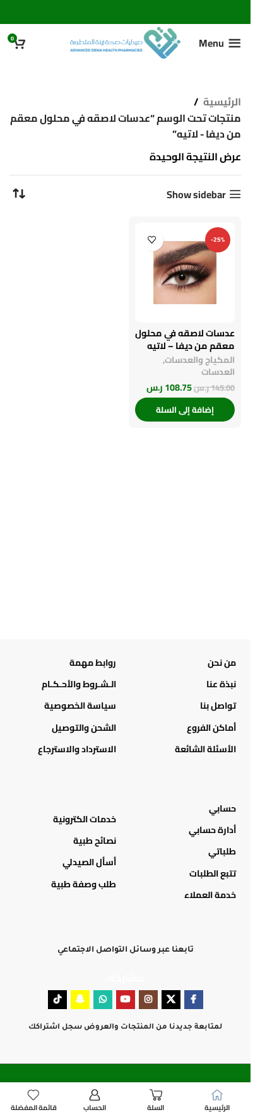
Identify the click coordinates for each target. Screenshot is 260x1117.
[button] (185, 410)
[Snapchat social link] (80, 999)
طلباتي (222, 851)
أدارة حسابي (212, 830)
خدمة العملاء (210, 895)
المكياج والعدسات (200, 360)
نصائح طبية (94, 840)
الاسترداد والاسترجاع (77, 749)
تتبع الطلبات (212, 873)
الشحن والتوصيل (84, 727)
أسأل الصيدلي (89, 862)
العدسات (218, 371)
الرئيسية (222, 102)
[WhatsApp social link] (102, 999)
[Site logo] (125, 41)
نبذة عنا (221, 684)
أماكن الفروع (211, 727)
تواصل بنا (218, 705)
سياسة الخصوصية (80, 705)
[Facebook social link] (193, 999)
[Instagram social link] (148, 999)
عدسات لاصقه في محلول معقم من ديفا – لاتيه (185, 339)
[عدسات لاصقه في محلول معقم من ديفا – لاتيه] (185, 273)
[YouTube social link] (125, 999)
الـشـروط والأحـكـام (79, 684)
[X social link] (171, 999)
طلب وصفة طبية (83, 884)
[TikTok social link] (57, 999)
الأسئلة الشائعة (205, 749)
